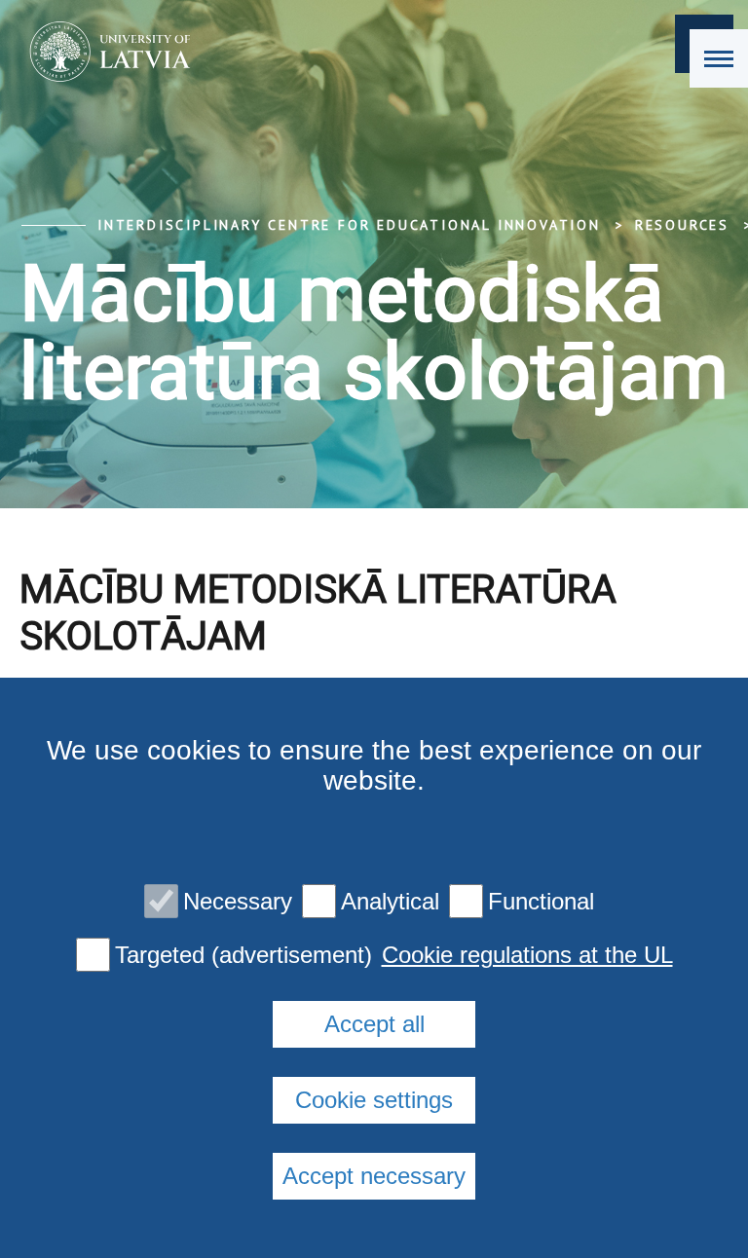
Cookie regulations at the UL (527, 955)
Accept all (374, 1024)
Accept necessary (374, 1176)
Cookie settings (374, 1100)
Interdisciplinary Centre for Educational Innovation (349, 225)
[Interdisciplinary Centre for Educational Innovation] (103, 51)
